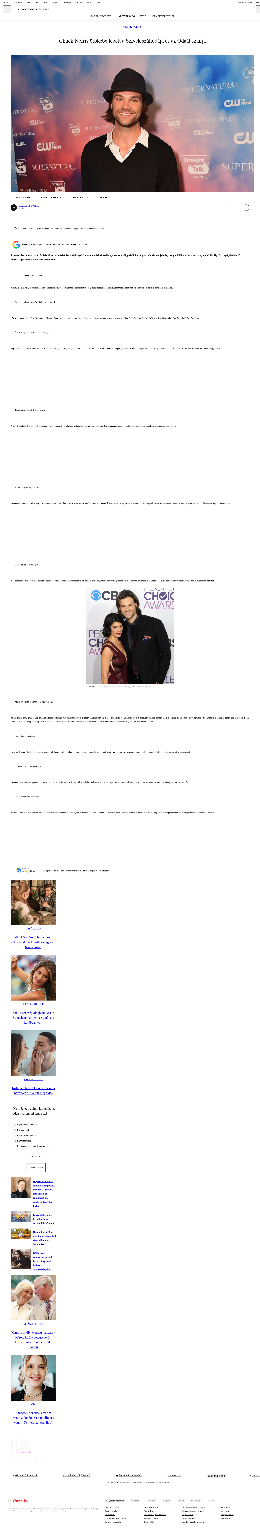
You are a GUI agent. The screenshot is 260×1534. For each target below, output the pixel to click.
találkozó (33, 928)
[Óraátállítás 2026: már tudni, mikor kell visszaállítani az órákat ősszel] (21, 1233)
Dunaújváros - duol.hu (151, 1507)
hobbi (33, 1404)
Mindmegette (18, 2)
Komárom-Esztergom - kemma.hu (193, 1511)
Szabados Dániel (29, 206)
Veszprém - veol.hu (227, 1515)
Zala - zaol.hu (225, 1518)
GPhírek (79, 2)
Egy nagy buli (23, 1130)
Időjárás (43, 9)
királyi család (33, 1324)
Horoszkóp (27, 9)
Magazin (166, 1501)
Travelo (54, 2)
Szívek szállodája (51, 197)
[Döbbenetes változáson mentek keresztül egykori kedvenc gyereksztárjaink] (21, 1259)
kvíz (143, 16)
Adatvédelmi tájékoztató (76, 1475)
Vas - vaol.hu (225, 1511)
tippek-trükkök (33, 1004)
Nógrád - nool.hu (188, 1515)
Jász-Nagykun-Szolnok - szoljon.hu (193, 1507)
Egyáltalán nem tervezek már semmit (33, 1146)
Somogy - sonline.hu (189, 1518)
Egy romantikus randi (26, 1135)
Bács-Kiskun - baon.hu (112, 1507)
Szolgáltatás (196, 1501)
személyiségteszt (162, 16)
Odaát (103, 197)
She (36, 2)
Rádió (211, 1501)
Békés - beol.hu (110, 1515)
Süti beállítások (217, 1475)
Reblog (89, 2)
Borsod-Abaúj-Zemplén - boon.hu (116, 1518)
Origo (6, 2)
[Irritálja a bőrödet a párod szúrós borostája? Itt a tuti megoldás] (33, 1053)
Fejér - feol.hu (148, 1511)
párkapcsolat (33, 1079)
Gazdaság (151, 1501)
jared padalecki (81, 197)
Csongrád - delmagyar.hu (113, 1522)
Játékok (99, 2)
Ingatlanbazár (67, 2)
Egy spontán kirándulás (27, 1124)
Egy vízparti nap (24, 1141)
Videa (45, 2)
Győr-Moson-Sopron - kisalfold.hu (155, 1515)
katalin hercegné (99, 16)
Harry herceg (126, 16)
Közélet (136, 1501)
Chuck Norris (132, 27)
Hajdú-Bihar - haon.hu (151, 1518)
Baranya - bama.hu (111, 1511)
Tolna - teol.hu (225, 1507)
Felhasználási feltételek (129, 1475)
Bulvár (181, 1501)
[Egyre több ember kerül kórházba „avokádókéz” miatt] (21, 1216)
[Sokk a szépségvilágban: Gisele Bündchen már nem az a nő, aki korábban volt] (33, 978)
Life (28, 2)
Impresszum (174, 1475)
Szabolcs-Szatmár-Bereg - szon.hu (193, 1522)
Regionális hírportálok (115, 1501)
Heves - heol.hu (149, 1522)
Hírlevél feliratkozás (26, 1475)
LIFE (85, 870)
